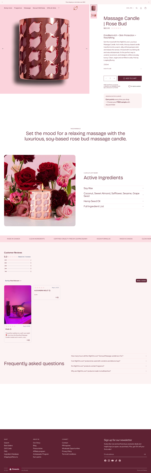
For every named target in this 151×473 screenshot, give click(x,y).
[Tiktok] (116, 460)
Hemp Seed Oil (92, 201)
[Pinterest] (120, 460)
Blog (34, 446)
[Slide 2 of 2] (93, 15)
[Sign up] (145, 454)
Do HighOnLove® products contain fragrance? (87, 366)
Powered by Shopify (22, 470)
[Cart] (145, 8)
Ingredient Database (11, 454)
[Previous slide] (2, 49)
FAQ (5, 451)
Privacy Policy (67, 451)
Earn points (37, 457)
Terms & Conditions (69, 454)
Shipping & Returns (11, 457)
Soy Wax (88, 188)
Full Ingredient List (94, 206)
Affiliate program (39, 451)
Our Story (36, 443)
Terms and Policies (142, 470)
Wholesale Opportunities (71, 448)
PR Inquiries (66, 446)
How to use (107, 68)
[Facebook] (105, 460)
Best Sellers (8, 446)
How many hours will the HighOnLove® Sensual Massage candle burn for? (97, 356)
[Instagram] (109, 460)
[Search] (136, 8)
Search (6, 443)
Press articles (37, 448)
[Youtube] (112, 460)
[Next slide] (87, 49)
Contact (65, 443)
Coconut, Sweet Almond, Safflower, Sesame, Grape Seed (111, 195)
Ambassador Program (41, 454)
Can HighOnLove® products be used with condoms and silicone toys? (95, 361)
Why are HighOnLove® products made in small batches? (91, 371)
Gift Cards (8, 448)
